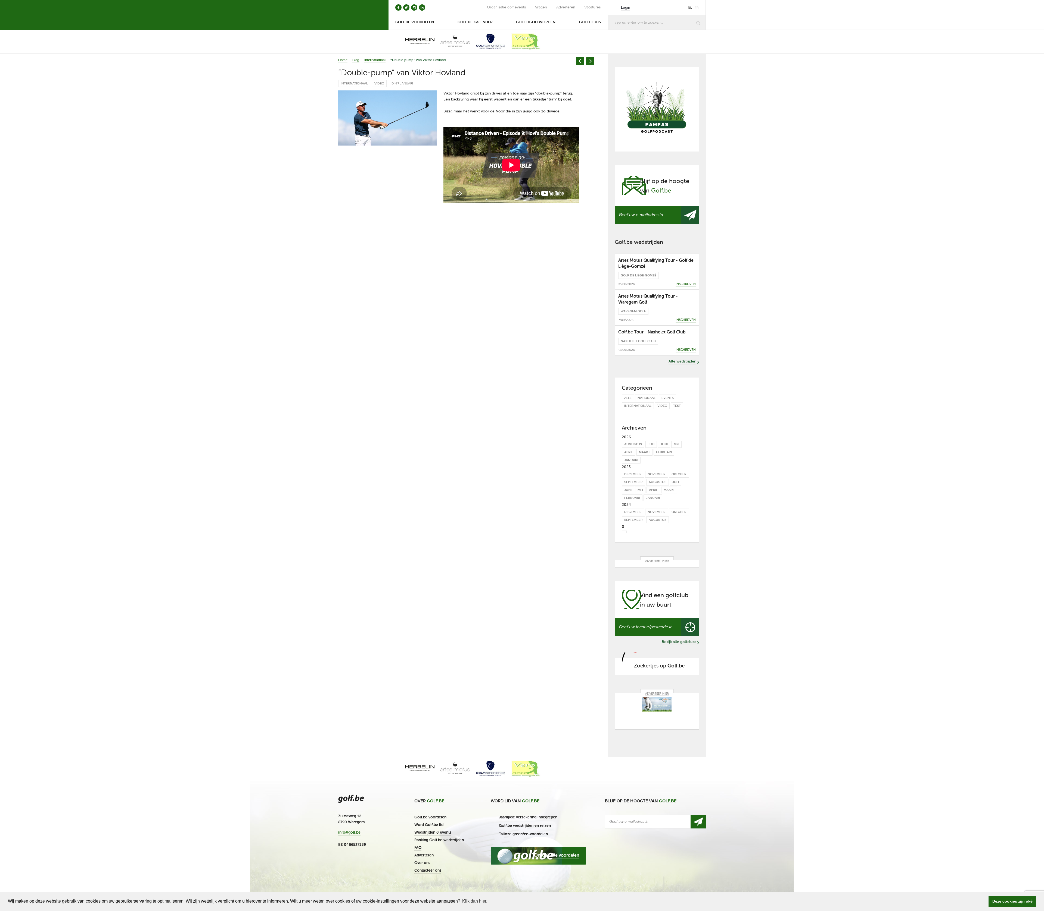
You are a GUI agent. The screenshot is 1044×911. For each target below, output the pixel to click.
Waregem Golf (633, 311)
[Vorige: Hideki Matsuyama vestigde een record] (580, 61)
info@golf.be (349, 832)
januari (631, 460)
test (677, 406)
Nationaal (646, 398)
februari (664, 452)
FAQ (417, 847)
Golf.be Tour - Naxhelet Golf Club (652, 332)
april (628, 452)
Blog (355, 60)
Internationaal (375, 60)
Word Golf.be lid (428, 824)
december (633, 474)
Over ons (422, 862)
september (633, 482)
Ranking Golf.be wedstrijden (439, 840)
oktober (679, 474)
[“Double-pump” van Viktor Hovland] (387, 118)
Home (342, 60)
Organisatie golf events (506, 7)
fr (697, 8)
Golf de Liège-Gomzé (638, 275)
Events (667, 398)
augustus (633, 444)
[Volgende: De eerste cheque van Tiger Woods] (590, 61)
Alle (628, 398)
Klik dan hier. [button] (474, 901)
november (657, 474)
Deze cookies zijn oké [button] (1012, 901)
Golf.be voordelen (430, 817)
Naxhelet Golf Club (638, 341)
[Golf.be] (356, 15)
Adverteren (565, 7)
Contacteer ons (427, 870)
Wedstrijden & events (432, 832)
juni (664, 444)
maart (644, 452)
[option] (416, 41)
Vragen (541, 7)
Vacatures (592, 7)
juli (651, 444)
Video (379, 83)
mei (676, 444)
